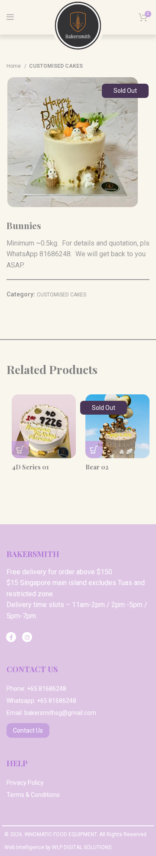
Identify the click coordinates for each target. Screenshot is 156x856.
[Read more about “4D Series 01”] (20, 449)
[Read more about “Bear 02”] (94, 449)
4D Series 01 (30, 467)
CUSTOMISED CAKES (56, 66)
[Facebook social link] (11, 637)
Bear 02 (97, 467)
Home (14, 66)
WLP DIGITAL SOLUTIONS (81, 847)
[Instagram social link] (27, 637)
